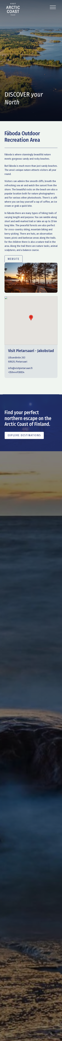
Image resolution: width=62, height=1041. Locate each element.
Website (13, 259)
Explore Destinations (24, 435)
